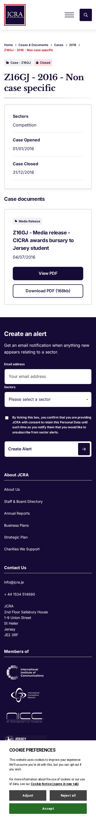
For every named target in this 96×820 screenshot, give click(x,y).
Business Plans (16, 525)
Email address (14, 364)
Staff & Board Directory (23, 501)
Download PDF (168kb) (48, 290)
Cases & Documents (33, 45)
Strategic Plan (16, 537)
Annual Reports (17, 513)
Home (8, 45)
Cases (58, 45)
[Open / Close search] (86, 15)
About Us (12, 489)
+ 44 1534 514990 (19, 594)
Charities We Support (22, 549)
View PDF (48, 273)
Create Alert (20, 448)
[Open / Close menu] (69, 14)
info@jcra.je (14, 582)
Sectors (10, 387)
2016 (72, 45)
